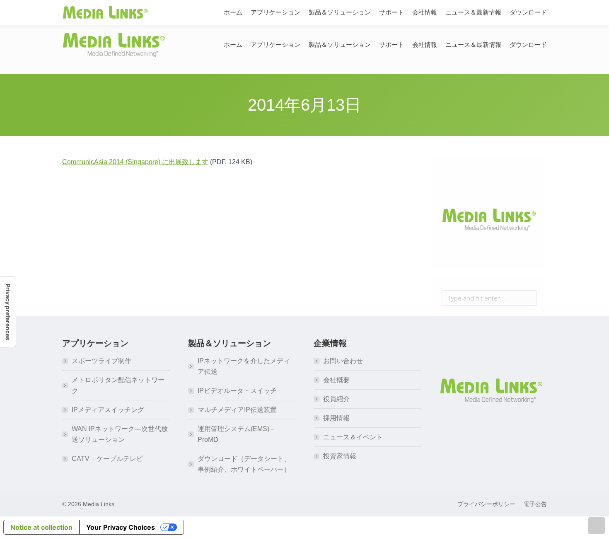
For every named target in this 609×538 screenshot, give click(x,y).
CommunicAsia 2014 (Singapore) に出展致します (135, 161)
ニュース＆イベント (353, 437)
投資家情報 (339, 456)
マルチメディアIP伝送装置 (237, 409)
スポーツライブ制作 (101, 360)
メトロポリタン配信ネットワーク (118, 385)
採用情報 (336, 418)
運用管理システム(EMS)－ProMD (237, 434)
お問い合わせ (343, 360)
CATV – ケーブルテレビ (107, 458)
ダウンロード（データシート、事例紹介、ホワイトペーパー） (244, 464)
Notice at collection (41, 527)
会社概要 (336, 379)
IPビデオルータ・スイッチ (237, 390)
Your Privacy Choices (120, 527)
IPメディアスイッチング (108, 409)
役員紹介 (336, 398)
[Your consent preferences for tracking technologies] (8, 312)
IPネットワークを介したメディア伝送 (244, 366)
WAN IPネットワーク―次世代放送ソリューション (120, 434)
